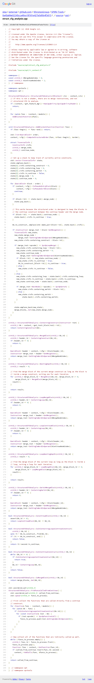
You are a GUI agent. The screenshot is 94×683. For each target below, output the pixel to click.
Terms (28, 679)
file (53, 25)
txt (83, 679)
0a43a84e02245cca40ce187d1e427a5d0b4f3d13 (26, 15)
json (90, 679)
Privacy (21, 679)
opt (67, 15)
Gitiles (14, 679)
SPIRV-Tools (57, 11)
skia (4, 11)
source (59, 15)
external (13, 11)
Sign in (89, 4)
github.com (25, 11)
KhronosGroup (41, 11)
